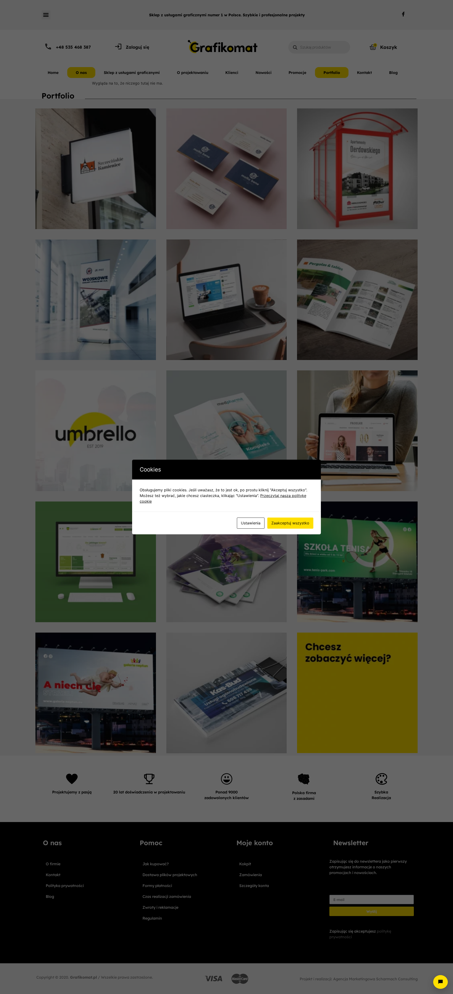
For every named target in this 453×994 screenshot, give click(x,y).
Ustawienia (250, 523)
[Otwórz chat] (440, 982)
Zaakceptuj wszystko (290, 523)
